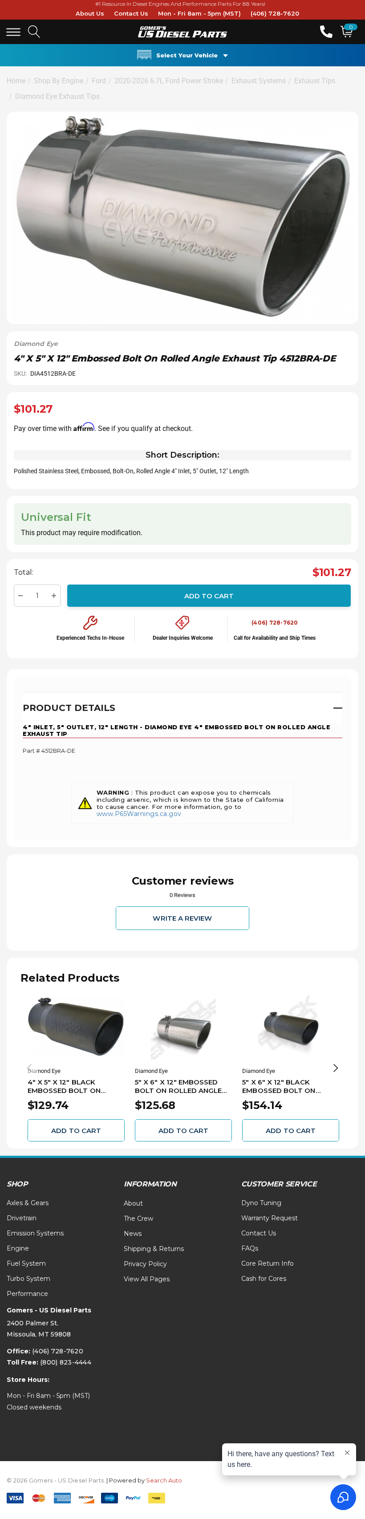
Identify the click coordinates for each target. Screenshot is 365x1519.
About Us (90, 13)
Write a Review (182, 918)
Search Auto (164, 1480)
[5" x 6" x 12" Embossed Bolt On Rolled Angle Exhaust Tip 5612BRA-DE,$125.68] (183, 1027)
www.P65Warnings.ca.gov (139, 813)
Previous (29, 1068)
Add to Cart (209, 595)
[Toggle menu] (13, 32)
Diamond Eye (36, 344)
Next (336, 1068)
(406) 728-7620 (275, 13)
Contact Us (131, 13)
